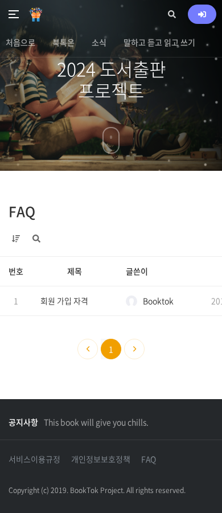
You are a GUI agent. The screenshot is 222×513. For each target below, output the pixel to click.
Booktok (158, 300)
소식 (99, 42)
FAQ (22, 211)
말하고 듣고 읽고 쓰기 (159, 42)
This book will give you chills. (96, 422)
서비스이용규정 (34, 459)
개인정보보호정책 (100, 459)
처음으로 (20, 42)
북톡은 (63, 42)
